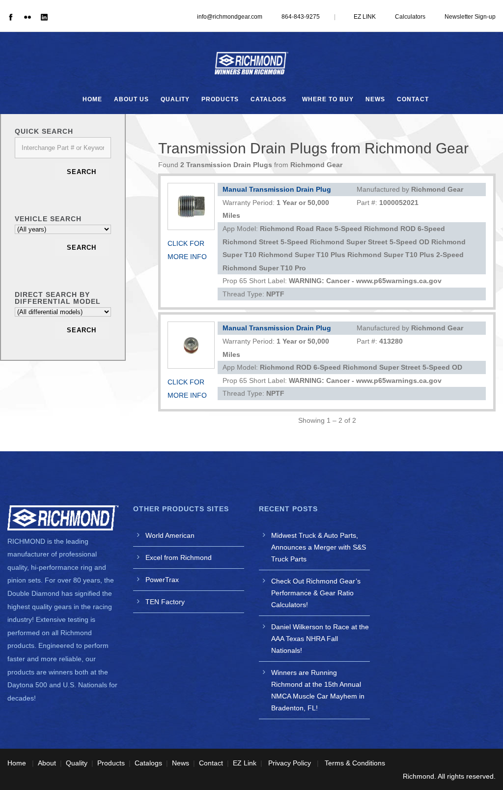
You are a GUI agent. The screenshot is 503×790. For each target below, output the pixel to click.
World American (170, 535)
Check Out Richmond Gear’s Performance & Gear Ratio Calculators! (316, 593)
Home (92, 99)
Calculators (410, 16)
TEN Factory (165, 602)
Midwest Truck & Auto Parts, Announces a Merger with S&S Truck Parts (318, 547)
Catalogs (268, 99)
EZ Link (244, 763)
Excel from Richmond (178, 557)
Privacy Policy (289, 763)
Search (81, 172)
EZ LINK (365, 16)
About (47, 763)
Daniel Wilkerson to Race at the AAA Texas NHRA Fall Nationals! (320, 638)
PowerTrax (162, 580)
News (375, 99)
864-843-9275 (300, 16)
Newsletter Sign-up (470, 16)
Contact (413, 99)
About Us (131, 99)
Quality (175, 99)
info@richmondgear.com (229, 16)
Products (220, 99)
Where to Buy (328, 99)
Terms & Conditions (355, 763)
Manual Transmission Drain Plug (277, 189)
